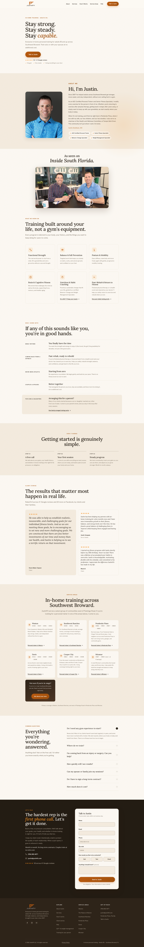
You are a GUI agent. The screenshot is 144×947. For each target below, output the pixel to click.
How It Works (84, 4)
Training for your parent (63, 932)
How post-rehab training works (100, 299)
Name (80, 820)
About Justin (60, 909)
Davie (80, 925)
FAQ (102, 4)
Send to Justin (97, 879)
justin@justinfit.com (35, 858)
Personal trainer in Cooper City (68, 674)
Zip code (81, 846)
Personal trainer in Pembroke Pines (101, 645)
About (68, 4)
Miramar (81, 932)
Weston (80, 909)
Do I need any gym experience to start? (84, 728)
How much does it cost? (77, 787)
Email (80, 829)
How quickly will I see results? (80, 764)
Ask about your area (40, 696)
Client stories (60, 921)
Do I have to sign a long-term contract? (84, 779)
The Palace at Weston (85, 913)
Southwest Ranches (84, 917)
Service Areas (94, 4)
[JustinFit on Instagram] (32, 923)
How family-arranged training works (59, 410)
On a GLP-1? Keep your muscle (69, 299)
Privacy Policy (66, 942)
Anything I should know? (89, 865)
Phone (80, 838)
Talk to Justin (113, 4)
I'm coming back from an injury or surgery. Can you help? (89, 755)
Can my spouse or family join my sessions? (85, 771)
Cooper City (82, 929)
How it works (60, 917)
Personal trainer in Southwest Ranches (70, 645)
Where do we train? (75, 745)
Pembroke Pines (83, 921)
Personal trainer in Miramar (99, 674)
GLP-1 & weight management (65, 929)
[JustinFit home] (30, 4)
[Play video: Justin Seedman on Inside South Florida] (72, 187)
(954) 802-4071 (33, 854)
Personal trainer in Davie (35, 674)
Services (74, 4)
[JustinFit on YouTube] (36, 923)
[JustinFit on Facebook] (27, 923)
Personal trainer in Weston (35, 645)
